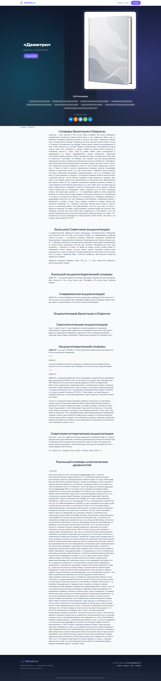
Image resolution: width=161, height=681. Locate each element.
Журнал (120, 3)
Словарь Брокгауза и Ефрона (39, 101)
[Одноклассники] (75, 119)
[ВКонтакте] (71, 119)
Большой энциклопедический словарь (94, 101)
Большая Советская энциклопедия (65, 101)
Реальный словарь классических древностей (80, 108)
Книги (126, 3)
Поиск (136, 3)
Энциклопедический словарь (91, 104)
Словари (138, 665)
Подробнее (31, 56)
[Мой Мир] (90, 119)
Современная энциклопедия (122, 101)
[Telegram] (80, 119)
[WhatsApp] (85, 119)
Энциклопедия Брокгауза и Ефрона (39, 104)
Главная (119, 665)
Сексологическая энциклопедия (66, 104)
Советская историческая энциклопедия (119, 104)
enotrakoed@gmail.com (133, 663)
